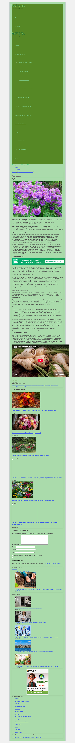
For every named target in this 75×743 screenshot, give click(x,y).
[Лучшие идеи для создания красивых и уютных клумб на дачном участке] (24, 475)
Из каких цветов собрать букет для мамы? (26, 433)
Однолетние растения (23, 71)
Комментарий (16, 544)
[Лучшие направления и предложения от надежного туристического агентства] (23, 650)
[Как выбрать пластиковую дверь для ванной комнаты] (23, 606)
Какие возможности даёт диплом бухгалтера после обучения (30, 622)
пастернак (15, 380)
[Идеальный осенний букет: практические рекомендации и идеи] (26, 407)
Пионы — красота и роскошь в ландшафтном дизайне (30, 455)
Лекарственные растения (24, 106)
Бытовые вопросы (22, 140)
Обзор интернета (22, 149)
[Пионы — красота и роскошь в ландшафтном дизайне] (24, 452)
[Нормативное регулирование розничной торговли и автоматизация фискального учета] (23, 635)
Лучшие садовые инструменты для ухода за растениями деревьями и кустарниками (36, 666)
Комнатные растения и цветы (25, 88)
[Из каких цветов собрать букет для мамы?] (26, 430)
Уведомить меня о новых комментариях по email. (28, 555)
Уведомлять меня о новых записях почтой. (26, 558)
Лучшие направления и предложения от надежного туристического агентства (34, 651)
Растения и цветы (20, 54)
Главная (14, 172)
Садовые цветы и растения (25, 62)
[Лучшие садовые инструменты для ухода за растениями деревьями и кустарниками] (23, 665)
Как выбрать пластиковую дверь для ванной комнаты (28, 608)
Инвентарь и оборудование (23, 115)
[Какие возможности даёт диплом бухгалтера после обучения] (23, 621)
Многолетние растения (23, 97)
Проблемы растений (20, 124)
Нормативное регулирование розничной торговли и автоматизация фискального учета (36, 637)
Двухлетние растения (23, 80)
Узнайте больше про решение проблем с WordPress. (27, 737)
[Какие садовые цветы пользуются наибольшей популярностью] (22, 497)
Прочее (17, 132)
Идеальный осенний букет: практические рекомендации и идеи (34, 410)
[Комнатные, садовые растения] (19, 8)
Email (14, 549)
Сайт (13, 552)
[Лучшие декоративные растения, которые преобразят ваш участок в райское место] (25, 520)
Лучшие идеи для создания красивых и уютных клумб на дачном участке (37, 478)
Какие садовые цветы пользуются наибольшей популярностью (33, 500)
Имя (13, 547)
